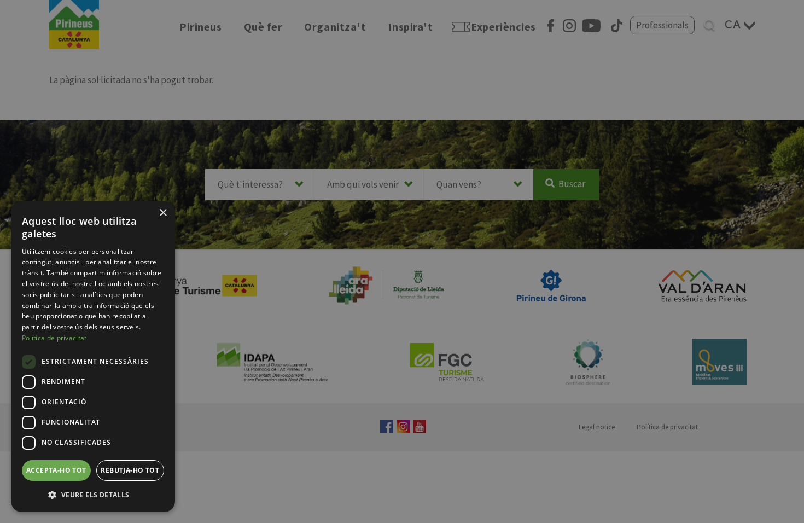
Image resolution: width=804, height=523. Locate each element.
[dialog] (93, 356)
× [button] (163, 213)
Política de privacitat (54, 337)
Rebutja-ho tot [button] (130, 470)
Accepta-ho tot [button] (56, 470)
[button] (93, 494)
